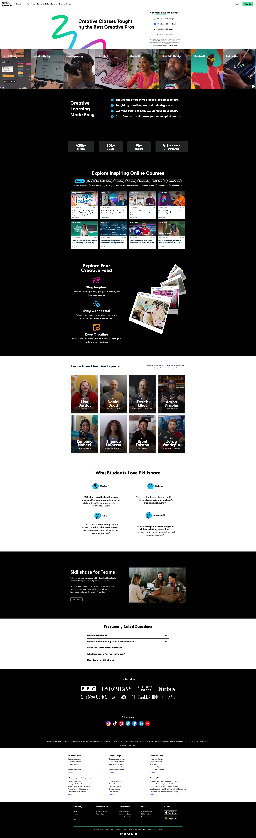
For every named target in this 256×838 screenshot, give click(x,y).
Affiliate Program (101, 811)
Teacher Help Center (125, 814)
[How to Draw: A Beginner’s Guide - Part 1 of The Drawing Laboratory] (113, 235)
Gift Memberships (146, 811)
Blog (75, 819)
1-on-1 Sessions (146, 817)
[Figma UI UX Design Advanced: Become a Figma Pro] (171, 205)
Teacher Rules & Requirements (128, 817)
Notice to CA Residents (155, 829)
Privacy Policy (156, 40)
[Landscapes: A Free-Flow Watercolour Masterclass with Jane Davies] (142, 205)
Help (112, 829)
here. (207, 741)
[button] (22, 3)
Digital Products (146, 814)
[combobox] (52, 4)
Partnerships (100, 814)
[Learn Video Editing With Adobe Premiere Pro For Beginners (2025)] (142, 235)
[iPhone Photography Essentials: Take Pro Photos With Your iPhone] (171, 235)
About (75, 811)
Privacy (118, 829)
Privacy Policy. (173, 45)
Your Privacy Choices (135, 829)
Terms (124, 829)
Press (75, 817)
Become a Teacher (124, 811)
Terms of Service (173, 39)
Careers (76, 814)
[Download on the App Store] (173, 812)
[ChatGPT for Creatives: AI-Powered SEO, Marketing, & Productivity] (84, 235)
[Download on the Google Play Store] (173, 818)
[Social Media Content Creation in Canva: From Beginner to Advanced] (113, 205)
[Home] (7, 4)
